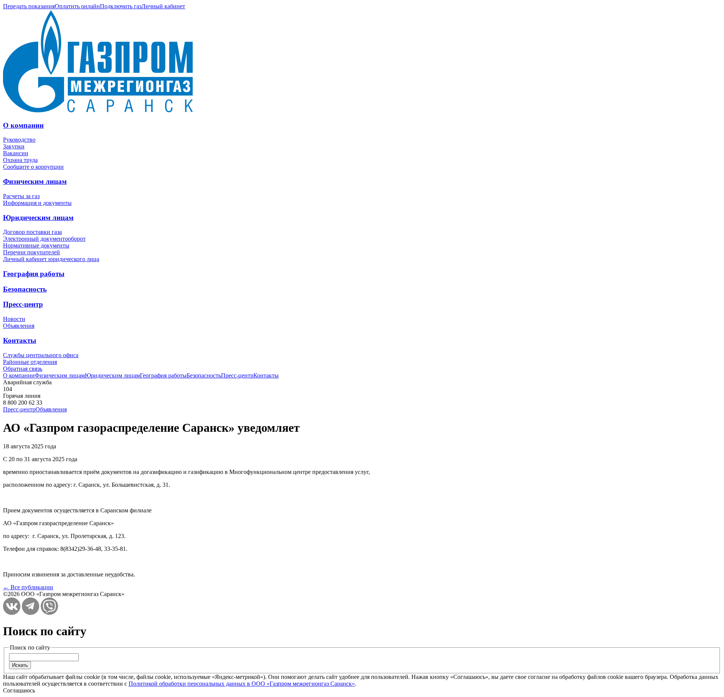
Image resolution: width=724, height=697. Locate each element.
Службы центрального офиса (40, 355)
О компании (23, 125)
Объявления (18, 326)
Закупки (14, 146)
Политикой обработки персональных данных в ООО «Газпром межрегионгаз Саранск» (242, 683)
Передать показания (29, 6)
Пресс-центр (23, 304)
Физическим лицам (35, 181)
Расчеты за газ (21, 196)
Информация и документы (37, 203)
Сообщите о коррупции (33, 167)
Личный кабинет (163, 6)
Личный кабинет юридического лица (51, 259)
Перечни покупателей (31, 252)
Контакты (19, 340)
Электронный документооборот (44, 238)
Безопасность (25, 289)
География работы (33, 274)
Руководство (19, 139)
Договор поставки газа (32, 232)
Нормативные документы (36, 245)
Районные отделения (30, 362)
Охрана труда (20, 160)
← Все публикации (28, 587)
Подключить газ (120, 6)
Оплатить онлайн (77, 6)
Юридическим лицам (38, 218)
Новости (14, 319)
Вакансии (15, 153)
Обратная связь (22, 368)
